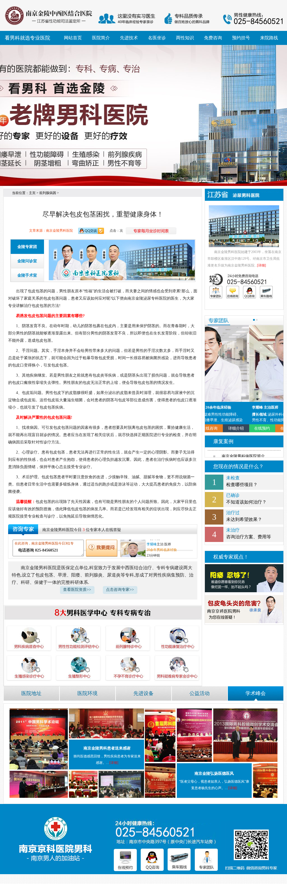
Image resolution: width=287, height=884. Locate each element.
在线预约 (218, 428)
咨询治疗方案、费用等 (248, 533)
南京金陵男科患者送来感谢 (107, 748)
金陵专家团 (27, 247)
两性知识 (185, 37)
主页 (32, 193)
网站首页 (73, 37)
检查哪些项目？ (242, 481)
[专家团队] (215, 292)
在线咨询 (244, 428)
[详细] (261, 265)
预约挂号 (241, 37)
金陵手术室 (27, 275)
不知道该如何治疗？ (246, 498)
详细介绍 (270, 428)
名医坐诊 (157, 37)
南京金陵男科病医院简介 (243, 456)
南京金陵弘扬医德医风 (214, 773)
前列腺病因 (47, 193)
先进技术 (129, 37)
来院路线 (269, 37)
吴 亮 (150, 542)
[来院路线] (266, 292)
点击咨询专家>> (120, 589)
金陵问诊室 (27, 261)
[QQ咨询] (249, 292)
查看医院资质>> (77, 589)
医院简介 (101, 37)
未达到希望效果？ (244, 516)
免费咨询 (213, 37)
